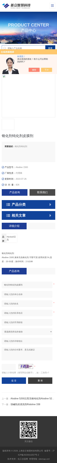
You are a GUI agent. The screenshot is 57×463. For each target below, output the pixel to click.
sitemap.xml (44, 459)
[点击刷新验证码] (26, 366)
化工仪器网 (23, 459)
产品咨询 (14, 192)
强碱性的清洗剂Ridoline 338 (25, 404)
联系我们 (42, 192)
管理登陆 (33, 459)
